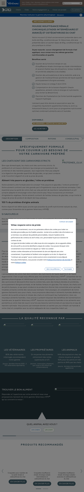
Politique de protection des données (59, 260)
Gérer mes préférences (53, 269)
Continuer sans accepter (66, 222)
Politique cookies (20, 262)
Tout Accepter (68, 269)
